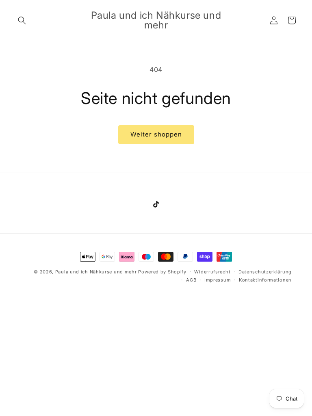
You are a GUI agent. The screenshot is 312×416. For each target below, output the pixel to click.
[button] (22, 20)
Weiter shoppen (156, 134)
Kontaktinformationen (265, 280)
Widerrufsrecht (212, 272)
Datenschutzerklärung (265, 272)
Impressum (217, 280)
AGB (191, 280)
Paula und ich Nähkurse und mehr (96, 272)
